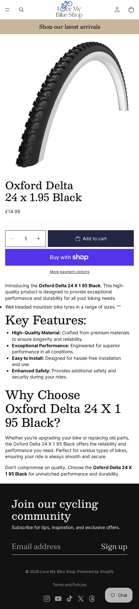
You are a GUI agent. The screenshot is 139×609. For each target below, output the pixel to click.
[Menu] (7, 9)
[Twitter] (81, 599)
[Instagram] (47, 599)
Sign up (114, 546)
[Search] (21, 10)
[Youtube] (58, 599)
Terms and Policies (70, 584)
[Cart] (131, 10)
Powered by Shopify (95, 571)
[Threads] (92, 599)
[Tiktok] (69, 599)
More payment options (70, 272)
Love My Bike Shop (57, 571)
